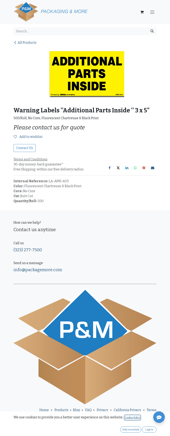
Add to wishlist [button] (30, 137)
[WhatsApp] (135, 167)
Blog (76, 410)
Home (44, 410)
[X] (118, 167)
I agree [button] (149, 429)
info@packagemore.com (37, 269)
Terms (152, 410)
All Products (27, 43)
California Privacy (127, 410)
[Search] (152, 31)
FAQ (88, 410)
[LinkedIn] (127, 167)
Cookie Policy (132, 417)
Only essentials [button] (130, 429)
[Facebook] (109, 167)
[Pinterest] (144, 167)
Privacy (102, 410)
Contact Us (24, 148)
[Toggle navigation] (152, 12)
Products (61, 410)
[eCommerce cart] (142, 12)
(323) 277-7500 (27, 249)
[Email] (152, 167)
